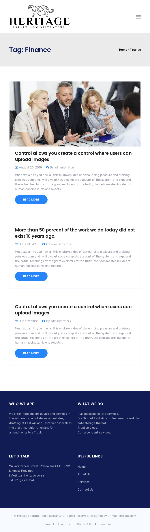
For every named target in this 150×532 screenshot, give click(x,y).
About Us (84, 474)
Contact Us (85, 489)
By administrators (62, 167)
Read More (31, 199)
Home (82, 466)
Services (83, 482)
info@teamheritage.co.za (26, 475)
